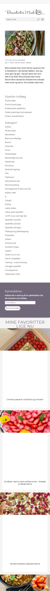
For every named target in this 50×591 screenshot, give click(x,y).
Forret (7, 150)
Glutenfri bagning (12, 169)
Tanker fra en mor (12, 255)
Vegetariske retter (12, 274)
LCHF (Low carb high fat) (16, 216)
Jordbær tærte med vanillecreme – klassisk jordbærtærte (25, 482)
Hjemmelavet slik (12, 181)
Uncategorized (11, 270)
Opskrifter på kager (13, 228)
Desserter (9, 146)
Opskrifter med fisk (13, 220)
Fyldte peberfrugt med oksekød (18, 112)
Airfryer (8, 127)
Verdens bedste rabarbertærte (25, 564)
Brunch (8, 142)
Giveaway (9, 166)
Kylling (8, 204)
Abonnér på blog (12, 308)
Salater (28, 63)
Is (5, 197)
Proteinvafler (10, 101)
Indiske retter (10, 193)
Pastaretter (9, 235)
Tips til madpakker (13, 259)
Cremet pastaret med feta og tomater (25, 399)
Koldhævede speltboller (15, 108)
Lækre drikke (10, 208)
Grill (6, 173)
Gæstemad (9, 162)
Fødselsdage (10, 154)
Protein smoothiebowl (14, 116)
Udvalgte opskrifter (13, 266)
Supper (8, 251)
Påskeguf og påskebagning (17, 231)
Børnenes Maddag (13, 138)
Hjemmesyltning (12, 185)
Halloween (9, 177)
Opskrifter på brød (12, 224)
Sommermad (10, 243)
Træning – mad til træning (16, 262)
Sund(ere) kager (12, 247)
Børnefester (10, 135)
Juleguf (8, 200)
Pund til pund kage (13, 105)
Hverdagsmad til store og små (18, 189)
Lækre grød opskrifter (14, 212)
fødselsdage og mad (14, 158)
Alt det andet (20, 63)
